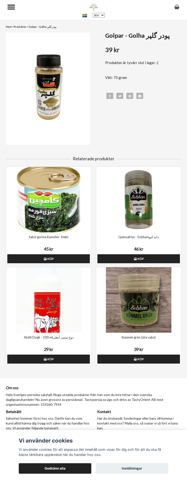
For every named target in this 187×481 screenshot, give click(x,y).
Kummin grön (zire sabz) (139, 337)
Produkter (20, 26)
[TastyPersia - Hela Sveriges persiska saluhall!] (93, 7)
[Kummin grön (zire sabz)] (138, 300)
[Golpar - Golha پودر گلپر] (48, 89)
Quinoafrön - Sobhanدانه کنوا (138, 237)
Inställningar (132, 468)
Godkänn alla (55, 468)
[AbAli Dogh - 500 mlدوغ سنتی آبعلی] (48, 300)
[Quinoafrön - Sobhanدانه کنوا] (138, 199)
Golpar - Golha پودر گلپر (42, 26)
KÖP (50, 259)
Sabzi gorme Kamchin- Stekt (48, 237)
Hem (9, 26)
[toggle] (11, 7)
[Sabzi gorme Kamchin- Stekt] (48, 199)
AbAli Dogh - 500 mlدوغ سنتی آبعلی (49, 337)
